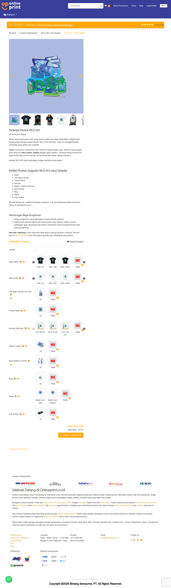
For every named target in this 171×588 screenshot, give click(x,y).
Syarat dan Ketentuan (19, 538)
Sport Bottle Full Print (18, 361)
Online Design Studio (67, 514)
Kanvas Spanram (16, 328)
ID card (57, 502)
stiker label (105, 502)
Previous (33, 262)
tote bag (123, 505)
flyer (63, 502)
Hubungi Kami (16, 540)
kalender (53, 505)
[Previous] (11, 76)
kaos (117, 505)
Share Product (76, 241)
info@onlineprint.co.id (110, 538)
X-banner (139, 502)
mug (130, 505)
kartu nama (48, 502)
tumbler (140, 505)
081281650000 (21, 235)
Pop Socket (14, 414)
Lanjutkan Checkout (69, 435)
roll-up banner (150, 502)
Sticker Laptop (15, 346)
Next (84, 262)
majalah (41, 505)
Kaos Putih (13, 278)
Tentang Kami (16, 535)
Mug (11, 378)
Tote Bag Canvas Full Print (20, 291)
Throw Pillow (14, 310)
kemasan (82, 502)
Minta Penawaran (51, 516)
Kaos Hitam (14, 262)
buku (35, 505)
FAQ (12, 543)
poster (68, 502)
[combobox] (163, 5)
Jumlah (12, 249)
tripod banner (22, 505)
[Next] (80, 76)
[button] (40, 260)
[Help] (20, 262)
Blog (12, 546)
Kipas (11, 396)
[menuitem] (10, 15)
